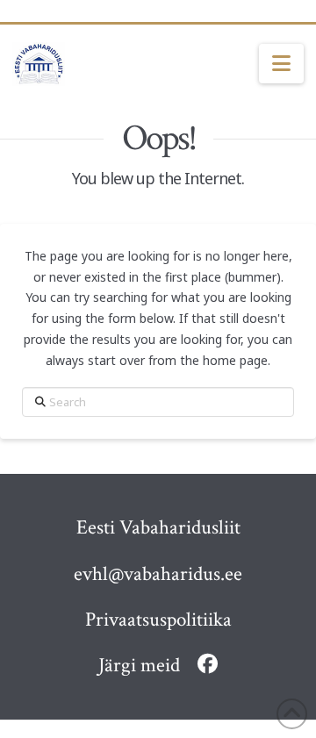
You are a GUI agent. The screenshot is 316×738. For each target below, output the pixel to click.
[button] (281, 64)
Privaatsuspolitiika (158, 619)
